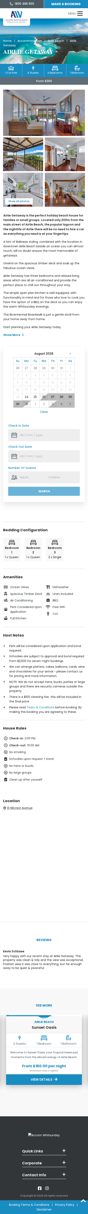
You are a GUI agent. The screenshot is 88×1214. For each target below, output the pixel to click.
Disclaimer (44, 1209)
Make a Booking (66, 4)
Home (7, 41)
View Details (42, 1079)
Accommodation (29, 41)
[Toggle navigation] (75, 13)
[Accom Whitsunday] (16, 17)
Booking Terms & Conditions (29, 1205)
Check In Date (18, 426)
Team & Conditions (40, 707)
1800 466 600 (24, 4)
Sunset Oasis (44, 1027)
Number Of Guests (22, 468)
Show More (11, 335)
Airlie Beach (56, 41)
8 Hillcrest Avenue (20, 808)
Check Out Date (20, 447)
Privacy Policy (64, 1205)
